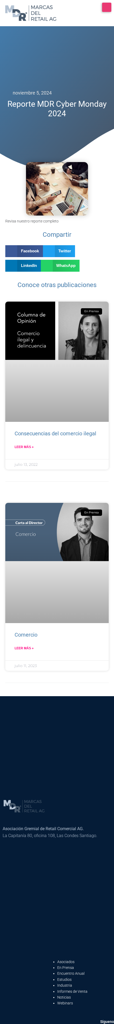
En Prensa (65, 967)
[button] (24, 251)
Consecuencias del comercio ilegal (55, 433)
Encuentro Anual (71, 973)
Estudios (64, 979)
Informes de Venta (72, 991)
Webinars (65, 1003)
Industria (64, 985)
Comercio (26, 635)
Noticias (64, 997)
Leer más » (24, 447)
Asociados (65, 962)
